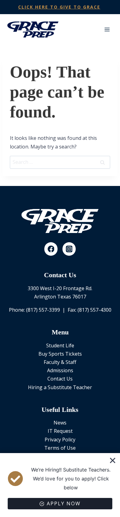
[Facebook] (51, 249)
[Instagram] (69, 249)
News (60, 422)
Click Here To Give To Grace (59, 7)
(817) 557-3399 (43, 309)
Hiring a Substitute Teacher (60, 387)
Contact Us (60, 378)
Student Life (60, 345)
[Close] (112, 460)
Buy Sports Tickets (60, 353)
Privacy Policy (60, 439)
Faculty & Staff (60, 362)
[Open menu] (107, 29)
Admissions (60, 370)
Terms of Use (60, 447)
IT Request (60, 431)
